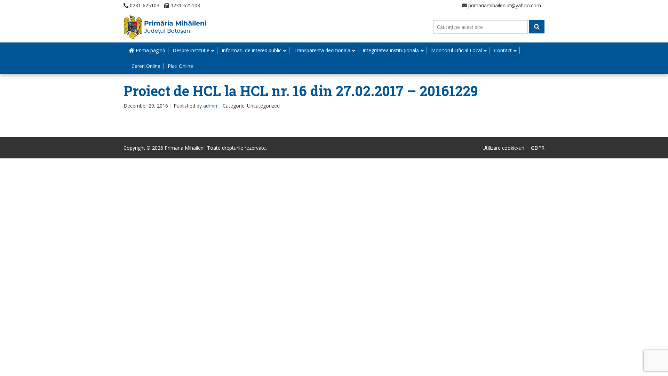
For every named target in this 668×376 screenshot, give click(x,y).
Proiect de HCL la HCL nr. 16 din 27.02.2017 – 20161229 (301, 90)
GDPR (537, 147)
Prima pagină (149, 50)
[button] (536, 26)
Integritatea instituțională (391, 50)
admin (210, 105)
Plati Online (180, 66)
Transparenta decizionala (322, 50)
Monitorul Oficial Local (456, 50)
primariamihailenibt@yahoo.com (504, 5)
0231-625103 (143, 5)
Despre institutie (191, 50)
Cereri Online (146, 66)
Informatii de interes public (251, 50)
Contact (503, 50)
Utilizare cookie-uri (503, 147)
